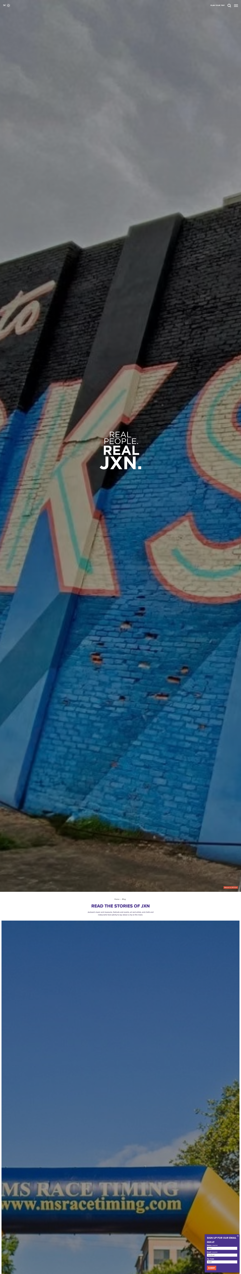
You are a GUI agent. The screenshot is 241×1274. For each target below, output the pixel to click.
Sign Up (210, 1242)
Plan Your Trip (217, 5)
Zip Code (210, 1259)
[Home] (120, 450)
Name (209, 1245)
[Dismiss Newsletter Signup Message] (238, 1236)
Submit (211, 1268)
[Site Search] (229, 5)
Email (209, 1252)
